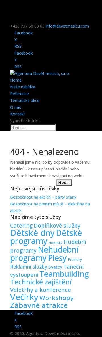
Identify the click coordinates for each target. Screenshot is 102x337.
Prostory (75, 259)
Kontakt (17, 114)
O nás (15, 107)
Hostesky (55, 243)
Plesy (57, 257)
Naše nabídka (22, 87)
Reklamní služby (28, 266)
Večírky (24, 297)
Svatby (55, 267)
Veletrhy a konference (40, 290)
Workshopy (56, 297)
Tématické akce (24, 100)
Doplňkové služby (57, 225)
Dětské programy (46, 236)
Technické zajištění (40, 281)
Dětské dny (32, 232)
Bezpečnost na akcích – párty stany (43, 197)
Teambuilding (64, 274)
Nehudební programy (44, 253)
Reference (19, 93)
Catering (21, 225)
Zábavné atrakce (39, 305)
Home (16, 80)
